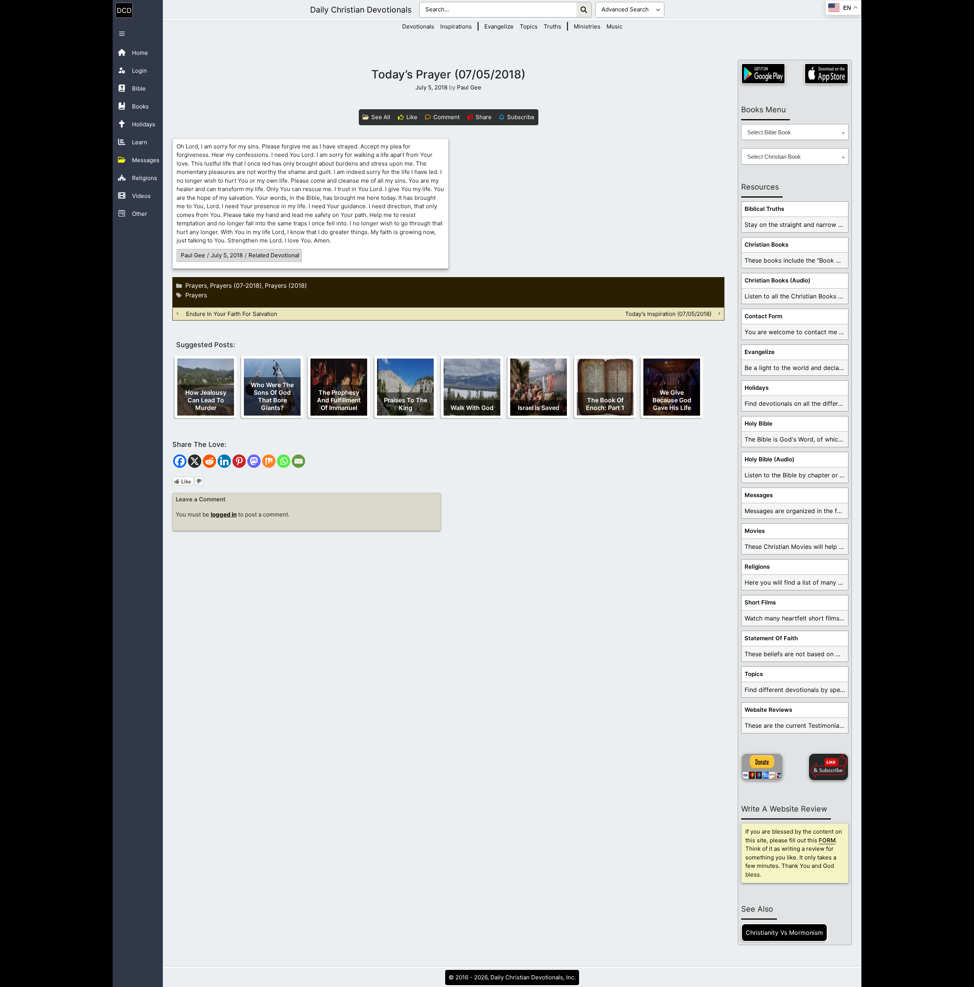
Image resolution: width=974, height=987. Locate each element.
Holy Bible (758, 423)
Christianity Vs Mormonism (784, 932)
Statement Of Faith (771, 638)
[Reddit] (209, 461)
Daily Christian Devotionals (361, 9)
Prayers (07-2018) (236, 285)
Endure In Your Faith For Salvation (231, 313)
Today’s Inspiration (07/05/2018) (668, 313)
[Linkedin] (224, 461)
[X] (194, 461)
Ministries (587, 26)
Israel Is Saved (538, 407)
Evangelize (499, 26)
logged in (224, 514)
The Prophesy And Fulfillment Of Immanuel (339, 400)
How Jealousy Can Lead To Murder (205, 400)
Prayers (196, 285)
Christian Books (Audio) (777, 280)
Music (614, 26)
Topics (529, 26)
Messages (759, 495)
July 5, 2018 (227, 255)
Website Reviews (768, 709)
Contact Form (763, 316)
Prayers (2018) (286, 285)
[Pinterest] (239, 461)
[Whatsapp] (283, 461)
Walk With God (471, 407)
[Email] (298, 461)
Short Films (760, 602)
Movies (755, 530)
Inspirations (456, 26)
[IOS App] (826, 73)
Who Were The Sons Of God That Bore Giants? (272, 396)
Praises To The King (405, 403)
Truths (552, 26)
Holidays (757, 387)
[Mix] (268, 461)
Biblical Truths (764, 208)
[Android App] (763, 73)
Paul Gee (193, 255)
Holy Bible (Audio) (769, 459)
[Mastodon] (254, 461)
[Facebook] (179, 461)
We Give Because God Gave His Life (672, 400)
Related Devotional (273, 255)
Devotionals (418, 26)
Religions (757, 566)
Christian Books (766, 244)
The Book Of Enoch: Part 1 (605, 403)
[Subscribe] (828, 767)
